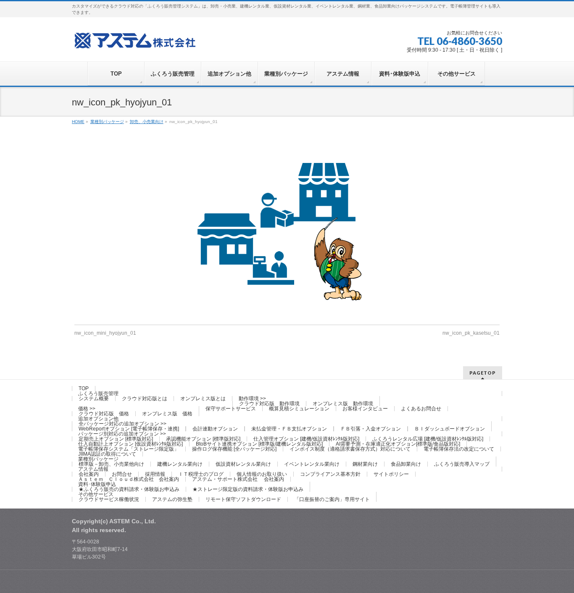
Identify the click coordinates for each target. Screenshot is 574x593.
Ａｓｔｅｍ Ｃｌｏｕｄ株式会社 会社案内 (128, 479)
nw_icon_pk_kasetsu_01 (471, 333)
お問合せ (122, 474)
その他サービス (95, 494)
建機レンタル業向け (180, 464)
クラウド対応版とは (144, 398)
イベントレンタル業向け (312, 464)
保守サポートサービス (230, 408)
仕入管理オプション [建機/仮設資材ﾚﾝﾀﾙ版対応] (306, 438)
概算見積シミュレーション (299, 408)
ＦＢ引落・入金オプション (370, 428)
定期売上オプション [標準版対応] (116, 438)
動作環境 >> (252, 398)
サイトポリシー (391, 474)
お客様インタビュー (365, 408)
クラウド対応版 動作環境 (269, 403)
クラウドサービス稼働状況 (109, 499)
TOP (84, 388)
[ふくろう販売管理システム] (135, 39)
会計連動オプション (215, 428)
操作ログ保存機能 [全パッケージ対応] (234, 448)
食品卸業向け (406, 464)
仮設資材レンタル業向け (243, 464)
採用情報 (155, 474)
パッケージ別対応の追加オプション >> (122, 433)
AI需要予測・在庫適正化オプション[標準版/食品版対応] (398, 443)
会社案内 (89, 474)
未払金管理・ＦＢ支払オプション (289, 428)
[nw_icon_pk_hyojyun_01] (287, 232)
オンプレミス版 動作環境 (343, 403)
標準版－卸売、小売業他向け (111, 464)
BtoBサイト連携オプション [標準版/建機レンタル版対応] (259, 443)
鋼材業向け (365, 464)
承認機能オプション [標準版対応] (203, 438)
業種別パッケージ (98, 459)
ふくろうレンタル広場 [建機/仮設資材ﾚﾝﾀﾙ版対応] (427, 438)
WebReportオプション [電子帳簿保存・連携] (129, 428)
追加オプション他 (98, 418)
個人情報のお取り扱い (262, 474)
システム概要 (94, 398)
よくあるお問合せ (421, 408)
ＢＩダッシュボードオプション (449, 428)
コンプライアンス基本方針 (330, 474)
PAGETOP (482, 372)
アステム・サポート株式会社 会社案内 (238, 479)
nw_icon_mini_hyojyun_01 (105, 333)
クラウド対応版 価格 (104, 413)
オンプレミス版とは (203, 398)
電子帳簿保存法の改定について (459, 448)
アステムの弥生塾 (172, 499)
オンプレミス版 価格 (167, 413)
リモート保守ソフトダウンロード (243, 499)
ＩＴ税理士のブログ (201, 474)
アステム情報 (93, 469)
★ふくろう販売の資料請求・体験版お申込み (129, 489)
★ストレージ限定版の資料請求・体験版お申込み (247, 489)
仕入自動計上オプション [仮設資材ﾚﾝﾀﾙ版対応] (130, 443)
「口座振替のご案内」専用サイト (332, 499)
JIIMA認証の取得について (107, 454)
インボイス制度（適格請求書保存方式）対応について (350, 448)
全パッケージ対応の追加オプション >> (122, 423)
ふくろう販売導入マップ (462, 464)
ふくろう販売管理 (98, 393)
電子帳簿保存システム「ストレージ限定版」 (128, 448)
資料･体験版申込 (97, 484)
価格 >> (86, 408)
